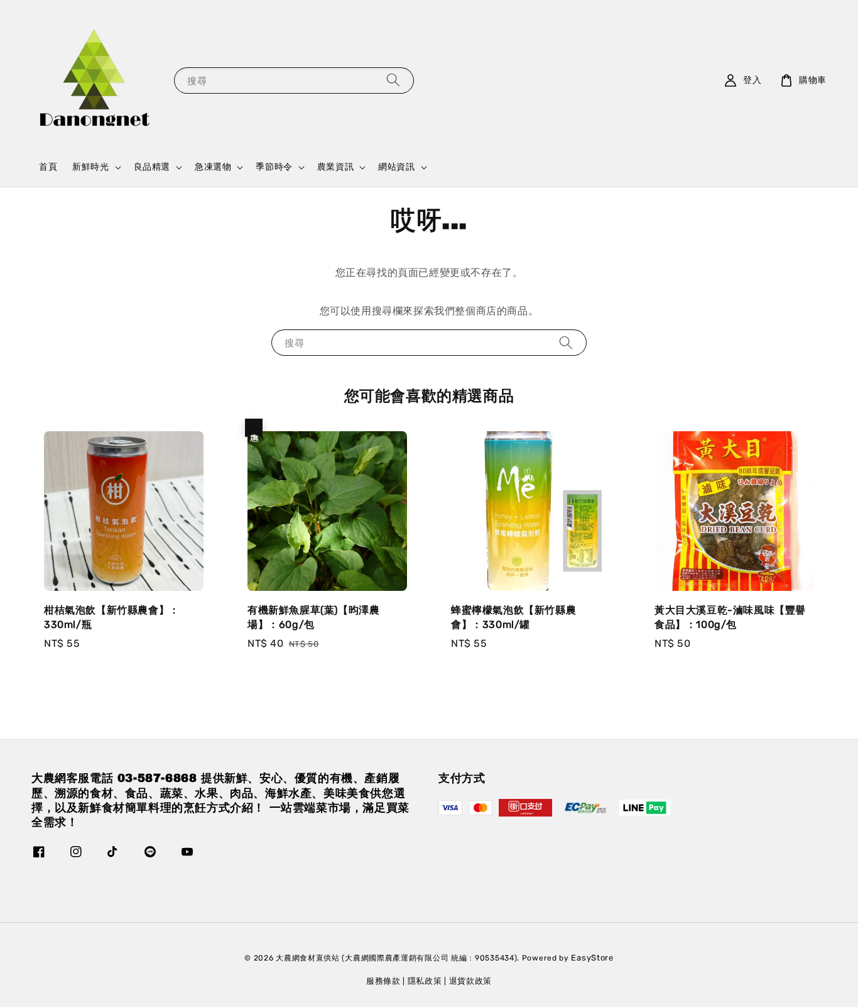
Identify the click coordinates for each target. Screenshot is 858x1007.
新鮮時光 (90, 167)
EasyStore (592, 957)
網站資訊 (396, 167)
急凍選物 (213, 167)
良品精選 (152, 167)
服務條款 (383, 981)
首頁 (48, 167)
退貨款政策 (470, 981)
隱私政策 (425, 981)
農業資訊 (335, 167)
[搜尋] (393, 80)
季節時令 (274, 167)
